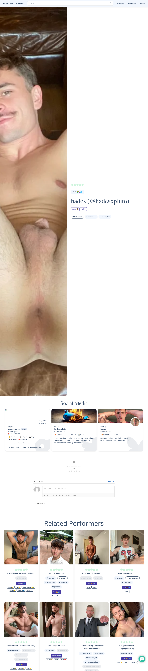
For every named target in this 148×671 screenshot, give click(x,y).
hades (103, 429)
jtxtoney (63, 578)
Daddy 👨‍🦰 (21, 668)
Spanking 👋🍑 (138, 12)
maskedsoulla (14, 650)
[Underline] (50, 495)
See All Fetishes (112, 25)
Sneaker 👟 (111, 12)
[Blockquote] (62, 495)
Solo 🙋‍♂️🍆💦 (77, 192)
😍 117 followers (13, 437)
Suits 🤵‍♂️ (123, 15)
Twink (109, 22)
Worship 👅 (137, 22)
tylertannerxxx (133, 578)
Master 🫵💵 (111, 8)
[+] (74, 495)
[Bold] (44, 495)
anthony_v (99, 653)
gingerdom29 (127, 653)
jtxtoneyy (57, 587)
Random (120, 3)
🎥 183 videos (12, 439)
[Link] (68, 495)
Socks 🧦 (123, 12)
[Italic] (47, 495)
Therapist (110, 19)
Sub (108, 15)
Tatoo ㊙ (63, 659)
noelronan (51, 650)
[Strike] (53, 495)
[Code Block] (65, 495)
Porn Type (132, 3)
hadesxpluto (78, 217)
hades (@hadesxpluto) (100, 200)
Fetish (142, 3)
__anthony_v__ (86, 653)
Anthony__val (92, 658)
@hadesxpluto (13, 431)
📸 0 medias (81, 435)
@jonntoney (51, 582)
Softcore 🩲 (21, 583)
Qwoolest (120, 578)
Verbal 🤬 (123, 22)
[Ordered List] (56, 495)
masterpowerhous (92, 662)
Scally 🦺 (136, 8)
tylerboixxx (127, 582)
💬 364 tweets (119, 435)
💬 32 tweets (72, 435)
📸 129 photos (33, 437)
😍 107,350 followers (61, 435)
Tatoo (135, 15)
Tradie (135, 19)
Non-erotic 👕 (56, 656)
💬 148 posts (23, 437)
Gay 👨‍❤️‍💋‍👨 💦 (56, 592)
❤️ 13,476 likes (22, 439)
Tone (121, 19)
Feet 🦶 (122, 8)
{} (71, 495)
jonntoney (52, 578)
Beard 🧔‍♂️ (75, 209)
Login (112, 481)
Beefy (56, 659)
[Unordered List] (59, 495)
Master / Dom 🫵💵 (28, 587)
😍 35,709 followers (107, 435)
